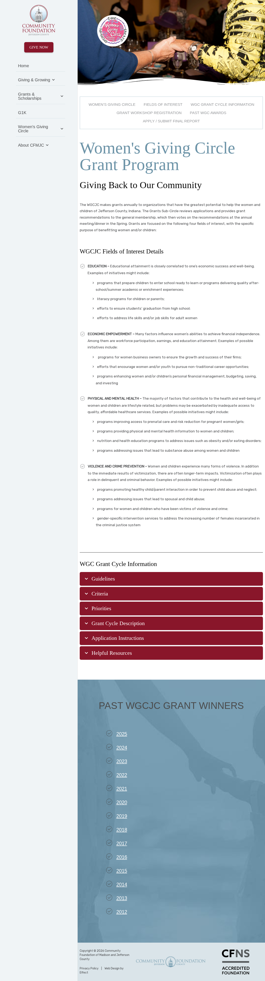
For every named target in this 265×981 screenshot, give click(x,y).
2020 (121, 802)
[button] (171, 579)
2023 (121, 761)
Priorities (101, 608)
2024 (121, 747)
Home (23, 65)
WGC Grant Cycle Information (222, 104)
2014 (121, 884)
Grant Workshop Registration (149, 113)
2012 (121, 912)
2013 (121, 898)
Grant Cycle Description (118, 623)
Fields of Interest (163, 104)
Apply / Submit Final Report (171, 121)
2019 (121, 816)
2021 (121, 788)
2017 (121, 843)
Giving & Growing (34, 80)
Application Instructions (118, 638)
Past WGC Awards (208, 113)
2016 (121, 857)
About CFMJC (31, 145)
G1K (22, 112)
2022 (121, 775)
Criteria (100, 594)
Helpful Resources (112, 653)
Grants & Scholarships (29, 96)
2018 (121, 830)
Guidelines (103, 579)
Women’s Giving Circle (33, 128)
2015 (121, 871)
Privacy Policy (89, 968)
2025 (121, 734)
